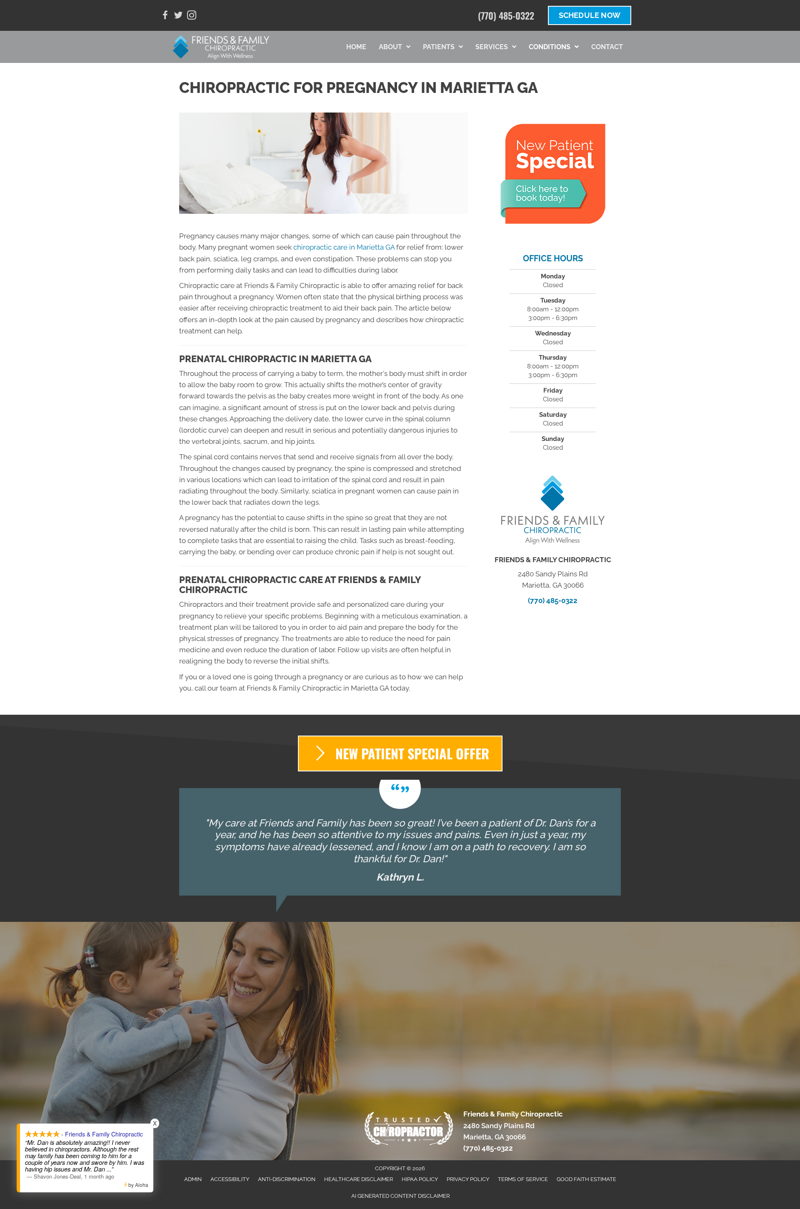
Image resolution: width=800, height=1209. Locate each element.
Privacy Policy (468, 1179)
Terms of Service (523, 1179)
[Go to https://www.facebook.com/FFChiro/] (165, 16)
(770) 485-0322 (506, 15)
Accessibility (229, 1179)
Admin (193, 1179)
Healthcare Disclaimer (358, 1179)
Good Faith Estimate (586, 1179)
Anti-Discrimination (286, 1179)
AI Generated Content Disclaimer (400, 1196)
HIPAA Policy (420, 1179)
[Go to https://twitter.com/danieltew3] (178, 16)
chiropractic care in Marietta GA (344, 247)
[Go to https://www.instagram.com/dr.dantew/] (191, 16)
